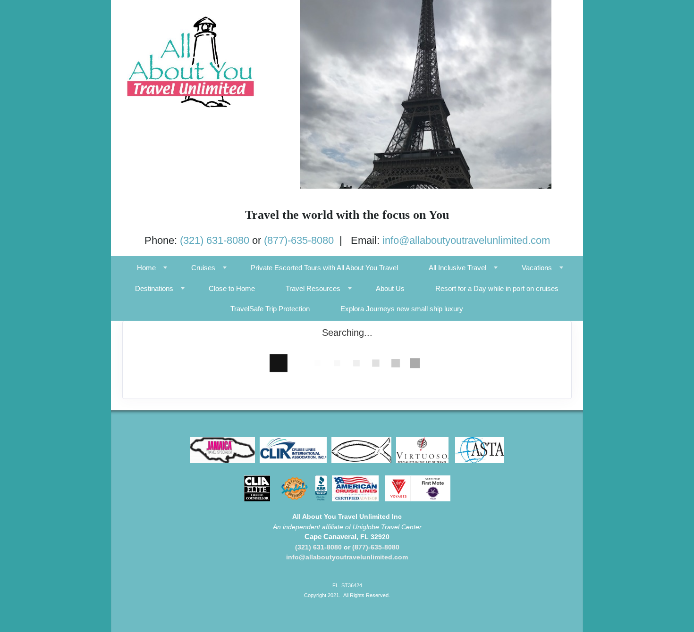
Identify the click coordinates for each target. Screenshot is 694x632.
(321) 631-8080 (214, 240)
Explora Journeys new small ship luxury (401, 309)
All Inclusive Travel (457, 268)
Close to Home (232, 288)
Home (146, 268)
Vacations (537, 268)
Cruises (203, 268)
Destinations (154, 288)
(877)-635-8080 (299, 240)
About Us (390, 288)
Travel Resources (313, 288)
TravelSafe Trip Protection (270, 309)
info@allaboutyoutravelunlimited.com (466, 240)
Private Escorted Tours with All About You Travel (324, 268)
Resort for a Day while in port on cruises (497, 288)
